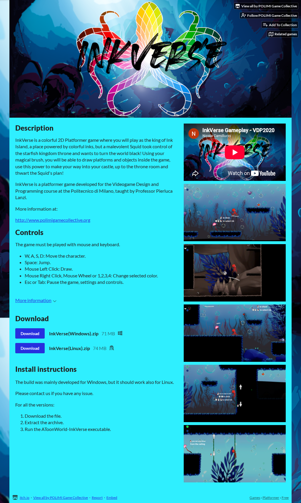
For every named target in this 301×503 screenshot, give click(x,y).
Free (285, 497)
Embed (111, 497)
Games (255, 497)
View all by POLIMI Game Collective (60, 497)
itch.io (24, 497)
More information (33, 300)
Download (30, 333)
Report (97, 497)
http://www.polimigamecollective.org (52, 220)
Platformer (270, 497)
